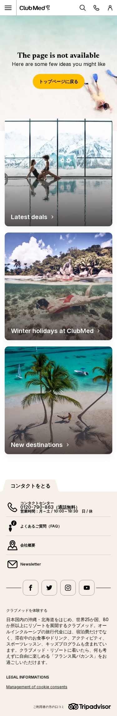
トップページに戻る (58, 81)
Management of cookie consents (36, 686)
